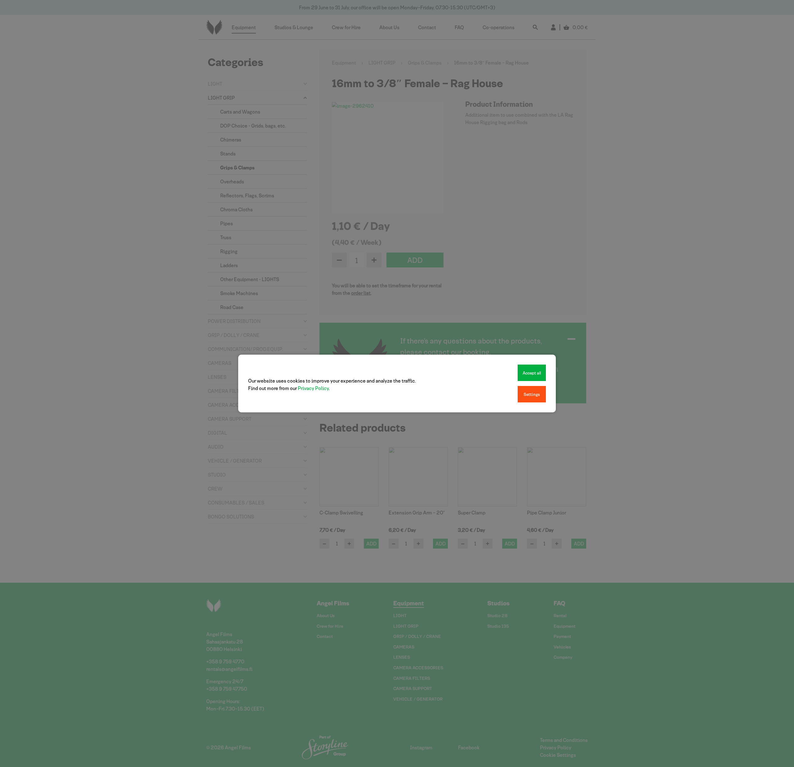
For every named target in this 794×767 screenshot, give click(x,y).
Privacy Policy (313, 388)
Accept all (532, 372)
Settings (532, 394)
